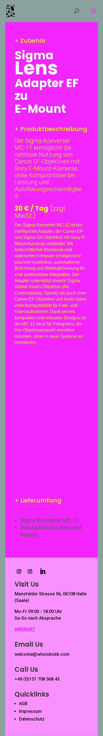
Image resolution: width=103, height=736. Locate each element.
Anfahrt (25, 629)
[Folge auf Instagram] (19, 571)
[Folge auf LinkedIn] (43, 571)
